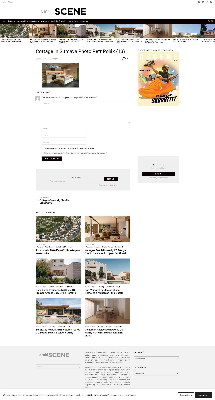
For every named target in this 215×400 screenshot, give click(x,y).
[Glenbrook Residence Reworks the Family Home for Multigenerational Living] (157, 31)
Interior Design (107, 247)
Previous (1, 34)
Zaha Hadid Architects (64, 247)
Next (214, 34)
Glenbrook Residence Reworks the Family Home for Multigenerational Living (104, 332)
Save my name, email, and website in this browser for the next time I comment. (70, 148)
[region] (107, 394)
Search (78, 367)
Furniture (44, 21)
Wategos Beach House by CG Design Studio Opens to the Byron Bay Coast (43, 41)
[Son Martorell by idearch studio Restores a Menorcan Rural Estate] (100, 31)
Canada (51, 287)
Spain (118, 287)
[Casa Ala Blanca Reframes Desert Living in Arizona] (186, 31)
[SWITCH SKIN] (209, 21)
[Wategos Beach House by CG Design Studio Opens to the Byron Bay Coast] (43, 31)
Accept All (203, 395)
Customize (185, 395)
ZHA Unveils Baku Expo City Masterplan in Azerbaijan (11, 40)
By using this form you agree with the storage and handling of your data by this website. (75, 153)
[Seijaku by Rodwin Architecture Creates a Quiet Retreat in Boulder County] (129, 31)
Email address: (76, 178)
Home (4, 2)
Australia (89, 247)
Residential (72, 21)
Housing (97, 247)
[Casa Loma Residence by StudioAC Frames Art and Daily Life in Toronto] (71, 31)
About (10, 2)
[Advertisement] (158, 132)
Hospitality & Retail (58, 21)
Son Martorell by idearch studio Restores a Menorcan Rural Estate (100, 40)
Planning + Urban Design (45, 247)
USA (68, 326)
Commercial (21, 21)
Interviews (84, 21)
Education (33, 21)
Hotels (10, 21)
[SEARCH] (212, 21)
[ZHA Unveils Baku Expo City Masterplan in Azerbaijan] (14, 31)
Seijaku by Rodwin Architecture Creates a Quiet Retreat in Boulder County (129, 41)
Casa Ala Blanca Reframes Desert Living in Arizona (185, 40)
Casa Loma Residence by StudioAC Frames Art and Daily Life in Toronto (71, 41)
